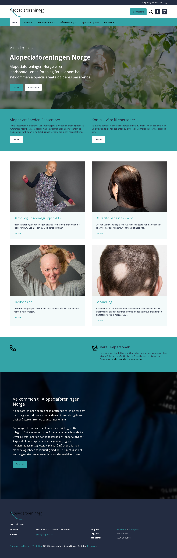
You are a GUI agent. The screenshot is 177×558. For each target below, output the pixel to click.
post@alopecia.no (44, 534)
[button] (27, 22)
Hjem (14, 22)
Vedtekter (37, 546)
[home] (27, 12)
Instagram (134, 529)
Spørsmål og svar (90, 22)
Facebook (121, 529)
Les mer (16, 87)
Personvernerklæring (20, 546)
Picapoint (91, 546)
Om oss (20, 464)
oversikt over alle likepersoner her (126, 359)
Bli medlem (138, 11)
